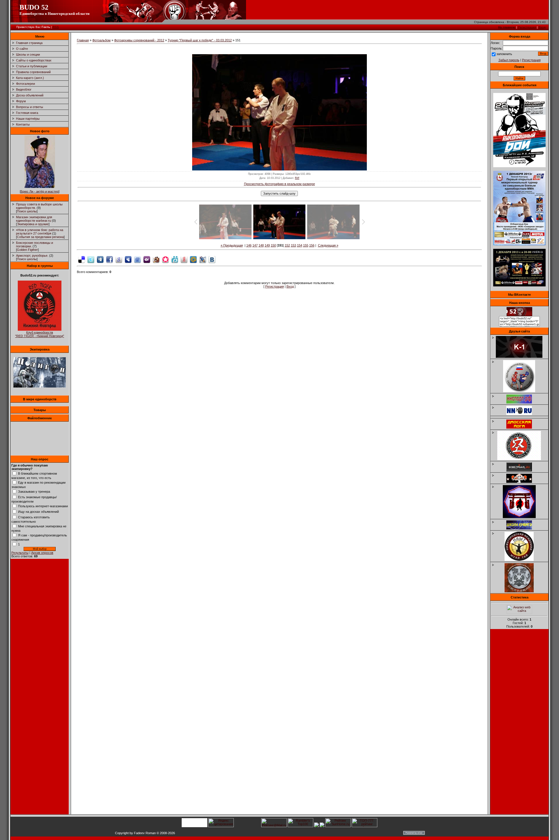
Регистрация (527, 27)
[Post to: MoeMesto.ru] (174, 259)
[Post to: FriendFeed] (137, 259)
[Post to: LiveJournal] (202, 259)
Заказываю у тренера (34, 491)
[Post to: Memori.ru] (165, 259)
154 (299, 245)
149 (267, 245)
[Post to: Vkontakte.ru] (212, 259)
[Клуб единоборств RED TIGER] (39, 329)
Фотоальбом (101, 40)
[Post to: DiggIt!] (100, 259)
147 (255, 245)
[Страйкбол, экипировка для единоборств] (39, 386)
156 (311, 245)
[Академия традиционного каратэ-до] (522, 591)
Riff (297, 178)
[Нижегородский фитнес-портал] (522, 416)
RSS (56, 27)
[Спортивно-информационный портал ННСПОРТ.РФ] (522, 402)
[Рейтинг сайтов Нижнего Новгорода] (316, 826)
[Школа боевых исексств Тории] (522, 517)
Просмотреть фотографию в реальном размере (279, 184)
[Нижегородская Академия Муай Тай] (522, 559)
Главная (83, 40)
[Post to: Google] (118, 259)
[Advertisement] (519, 723)
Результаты (20, 552)
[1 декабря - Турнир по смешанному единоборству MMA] (519, 244)
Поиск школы (27, 211)
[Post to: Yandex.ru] (184, 259)
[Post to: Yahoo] (146, 259)
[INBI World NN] (522, 427)
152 (287, 245)
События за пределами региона (40, 237)
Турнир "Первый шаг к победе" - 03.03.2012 (200, 40)
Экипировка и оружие (33, 224)
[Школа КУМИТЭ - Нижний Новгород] (522, 528)
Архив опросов (42, 552)
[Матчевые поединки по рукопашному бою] (519, 166)
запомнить (504, 54)
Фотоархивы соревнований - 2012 (139, 40)
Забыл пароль (508, 60)
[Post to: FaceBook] (109, 259)
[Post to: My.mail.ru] (193, 259)
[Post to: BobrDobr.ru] (156, 259)
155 (305, 245)
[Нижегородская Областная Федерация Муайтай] (522, 391)
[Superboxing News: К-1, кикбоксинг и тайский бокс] (522, 356)
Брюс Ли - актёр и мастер (40, 191)
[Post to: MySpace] (128, 259)
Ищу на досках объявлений (38, 511)
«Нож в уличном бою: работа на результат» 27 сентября (39, 231)
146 (249, 245)
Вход (542, 27)
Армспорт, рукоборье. (32, 255)
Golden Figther (27, 249)
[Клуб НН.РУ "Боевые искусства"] (522, 413)
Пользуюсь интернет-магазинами (43, 506)
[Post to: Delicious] (81, 259)
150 (273, 245)
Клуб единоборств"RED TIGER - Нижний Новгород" (39, 334)
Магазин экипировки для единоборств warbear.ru (34, 218)
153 (293, 245)
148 (261, 245)
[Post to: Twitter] (90, 259)
